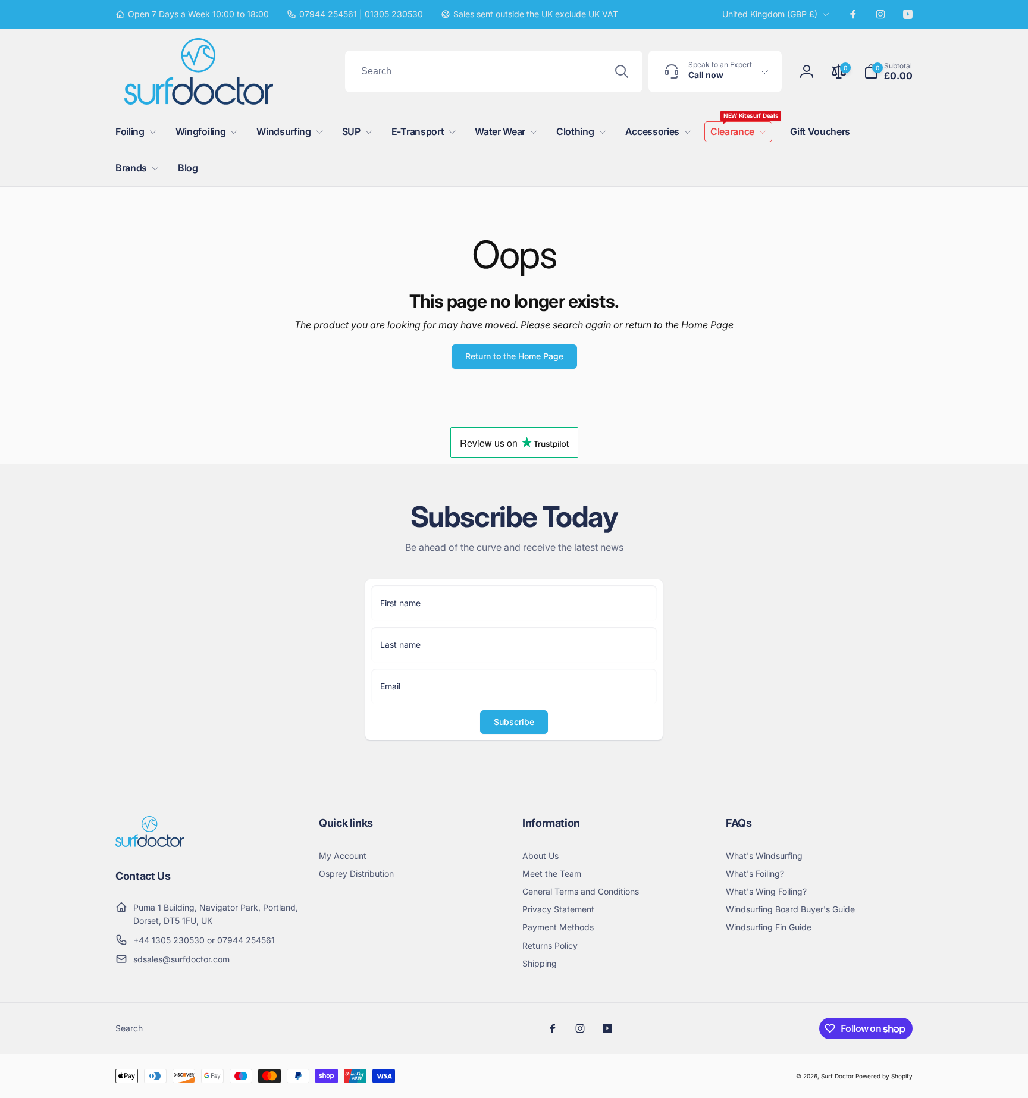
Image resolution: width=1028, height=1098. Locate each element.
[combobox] (493, 71)
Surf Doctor (837, 1076)
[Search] (622, 71)
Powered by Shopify (884, 1076)
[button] (888, 71)
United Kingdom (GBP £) (769, 14)
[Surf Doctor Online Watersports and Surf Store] (149, 843)
